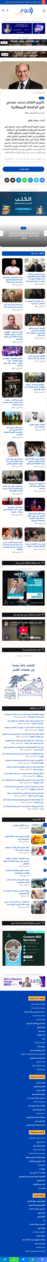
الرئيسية (39, 93)
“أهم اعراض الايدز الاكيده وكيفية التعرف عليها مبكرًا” (17, 849)
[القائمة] (44, 12)
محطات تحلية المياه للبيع (36, 1117)
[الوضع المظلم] (7, 12)
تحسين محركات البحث (37, 1209)
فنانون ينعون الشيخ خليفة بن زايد (37, 425)
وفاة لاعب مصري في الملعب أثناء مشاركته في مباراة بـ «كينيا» (13, 509)
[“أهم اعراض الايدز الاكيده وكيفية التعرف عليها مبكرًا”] (38, 851)
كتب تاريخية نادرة (39, 1109)
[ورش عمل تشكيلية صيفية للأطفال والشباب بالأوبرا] (35, 534)
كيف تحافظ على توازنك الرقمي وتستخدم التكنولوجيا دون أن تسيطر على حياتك (24, 742)
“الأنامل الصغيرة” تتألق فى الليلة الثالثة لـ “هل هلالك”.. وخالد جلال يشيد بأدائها (13, 362)
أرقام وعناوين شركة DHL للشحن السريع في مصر (17, 838)
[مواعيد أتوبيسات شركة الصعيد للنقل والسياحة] (38, 883)
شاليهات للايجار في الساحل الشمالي (32, 1176)
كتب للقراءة (41, 1035)
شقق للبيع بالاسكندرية (37, 1205)
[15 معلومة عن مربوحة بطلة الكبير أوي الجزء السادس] (35, 475)
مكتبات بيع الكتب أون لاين (35, 1023)
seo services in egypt (38, 1008)
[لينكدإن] (30, 180)
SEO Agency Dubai (38, 1004)
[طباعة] (6, 180)
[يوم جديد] (23, 11)
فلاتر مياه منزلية (39, 1086)
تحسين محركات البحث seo (36, 1098)
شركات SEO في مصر (37, 1172)
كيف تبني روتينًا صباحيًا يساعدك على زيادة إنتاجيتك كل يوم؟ (23, 807)
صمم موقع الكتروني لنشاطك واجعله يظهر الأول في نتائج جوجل (23, 21)
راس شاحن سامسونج (37, 1058)
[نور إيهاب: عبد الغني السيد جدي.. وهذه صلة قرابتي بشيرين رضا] (38, 907)
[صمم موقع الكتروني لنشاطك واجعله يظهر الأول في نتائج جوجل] (23, 982)
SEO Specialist (40, 1042)
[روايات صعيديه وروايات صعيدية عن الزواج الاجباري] (38, 894)
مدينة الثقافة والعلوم (21, 825)
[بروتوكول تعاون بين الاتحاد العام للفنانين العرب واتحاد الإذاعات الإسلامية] (12, 477)
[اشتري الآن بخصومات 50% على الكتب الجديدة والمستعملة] (23, 204)
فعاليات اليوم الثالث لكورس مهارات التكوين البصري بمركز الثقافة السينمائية (35, 461)
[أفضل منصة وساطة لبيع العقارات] (23, 43)
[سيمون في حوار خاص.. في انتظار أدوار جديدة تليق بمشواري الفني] (12, 448)
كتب (43, 1039)
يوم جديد (41, 1188)
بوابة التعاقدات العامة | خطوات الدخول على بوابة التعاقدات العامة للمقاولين (16, 861)
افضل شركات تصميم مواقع (35, 1157)
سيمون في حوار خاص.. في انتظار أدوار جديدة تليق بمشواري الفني (14, 461)
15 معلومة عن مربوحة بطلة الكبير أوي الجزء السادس (37, 486)
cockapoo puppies (39, 1232)
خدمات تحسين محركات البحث (34, 1012)
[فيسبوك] (42, 180)
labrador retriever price (37, 1138)
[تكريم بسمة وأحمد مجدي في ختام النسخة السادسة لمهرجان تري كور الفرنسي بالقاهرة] (12, 533)
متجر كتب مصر (40, 1243)
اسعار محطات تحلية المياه (35, 1125)
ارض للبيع (41, 1213)
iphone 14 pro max (38, 1065)
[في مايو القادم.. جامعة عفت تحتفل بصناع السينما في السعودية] (12, 385)
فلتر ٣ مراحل (40, 1090)
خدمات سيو (41, 1142)
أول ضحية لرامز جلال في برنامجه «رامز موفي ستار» (13, 305)
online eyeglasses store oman (35, 1251)
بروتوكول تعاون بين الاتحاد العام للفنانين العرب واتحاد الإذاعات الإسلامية (12, 488)
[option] (23, 233)
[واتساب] (24, 180)
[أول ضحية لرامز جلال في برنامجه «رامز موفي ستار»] (12, 295)
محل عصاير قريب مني (37, 1050)
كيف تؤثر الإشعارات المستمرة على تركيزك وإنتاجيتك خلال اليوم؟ (22, 755)
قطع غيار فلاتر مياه (38, 1094)
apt (44, 1220)
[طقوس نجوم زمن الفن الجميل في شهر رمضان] (35, 350)
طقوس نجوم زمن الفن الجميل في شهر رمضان (36, 357)
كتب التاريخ (41, 1027)
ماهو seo (42, 1169)
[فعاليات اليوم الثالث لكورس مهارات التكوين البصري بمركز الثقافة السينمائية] (35, 449)
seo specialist (40, 1019)
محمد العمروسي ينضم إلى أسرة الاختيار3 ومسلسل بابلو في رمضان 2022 (13, 279)
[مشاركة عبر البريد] (12, 180)
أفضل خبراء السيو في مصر (23, 569)
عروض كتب (41, 1046)
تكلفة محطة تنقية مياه (36, 1106)
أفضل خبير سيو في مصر (23, 929)
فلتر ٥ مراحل (40, 1082)
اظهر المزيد (24, 169)
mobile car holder (39, 1149)
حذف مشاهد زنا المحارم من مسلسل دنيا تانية (35, 302)
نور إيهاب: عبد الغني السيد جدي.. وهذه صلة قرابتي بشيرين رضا (16, 903)
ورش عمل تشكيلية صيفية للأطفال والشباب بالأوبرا (35, 545)
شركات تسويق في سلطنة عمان (33, 1239)
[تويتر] (36, 180)
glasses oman (40, 1247)
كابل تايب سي (40, 1121)
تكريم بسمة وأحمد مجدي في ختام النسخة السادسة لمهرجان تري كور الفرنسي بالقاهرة (13, 546)
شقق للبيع (41, 1216)
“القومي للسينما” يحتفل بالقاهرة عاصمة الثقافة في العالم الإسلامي (35, 387)
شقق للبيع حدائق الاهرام (36, 1201)
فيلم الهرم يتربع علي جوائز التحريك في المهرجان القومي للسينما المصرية (13, 431)
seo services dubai (39, 1016)
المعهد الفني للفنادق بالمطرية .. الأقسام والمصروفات (16, 872)
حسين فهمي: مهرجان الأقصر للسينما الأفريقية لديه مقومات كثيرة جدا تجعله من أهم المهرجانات (35, 278)
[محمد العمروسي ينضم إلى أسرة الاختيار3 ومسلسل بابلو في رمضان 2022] (12, 266)
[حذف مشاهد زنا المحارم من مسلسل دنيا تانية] (35, 294)
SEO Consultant (39, 1102)
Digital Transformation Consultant (33, 1054)
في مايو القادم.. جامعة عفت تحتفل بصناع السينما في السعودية (13, 402)
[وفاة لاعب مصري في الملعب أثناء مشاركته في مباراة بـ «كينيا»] (12, 501)
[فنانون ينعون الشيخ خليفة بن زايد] (35, 417)
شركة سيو (41, 1228)
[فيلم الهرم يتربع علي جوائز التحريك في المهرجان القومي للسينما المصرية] (12, 418)
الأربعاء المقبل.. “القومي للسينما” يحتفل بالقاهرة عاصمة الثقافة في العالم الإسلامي (13, 336)
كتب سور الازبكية (39, 1184)
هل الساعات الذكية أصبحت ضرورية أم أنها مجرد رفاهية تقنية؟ (23, 729)
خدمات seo (41, 1165)
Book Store (41, 1069)
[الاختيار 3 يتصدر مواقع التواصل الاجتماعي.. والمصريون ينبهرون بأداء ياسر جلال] (35, 320)
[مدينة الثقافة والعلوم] (38, 829)
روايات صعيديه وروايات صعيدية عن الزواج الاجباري (16, 892)
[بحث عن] (3, 12)
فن (34, 93)
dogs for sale (40, 1062)
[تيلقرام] (18, 180)
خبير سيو (41, 1031)
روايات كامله (40, 1236)
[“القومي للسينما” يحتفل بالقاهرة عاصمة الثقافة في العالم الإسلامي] (35, 377)
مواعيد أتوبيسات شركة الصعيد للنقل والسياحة (17, 881)
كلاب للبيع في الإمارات (37, 1161)
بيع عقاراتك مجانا (23, 37)
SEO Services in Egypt (37, 1153)
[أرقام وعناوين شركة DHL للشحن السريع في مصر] (38, 840)
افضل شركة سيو (39, 1146)
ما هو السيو (41, 1180)
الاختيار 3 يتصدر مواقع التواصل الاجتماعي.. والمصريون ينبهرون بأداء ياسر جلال (36, 332)
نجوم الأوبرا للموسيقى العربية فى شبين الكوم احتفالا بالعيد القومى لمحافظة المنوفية (36, 517)
